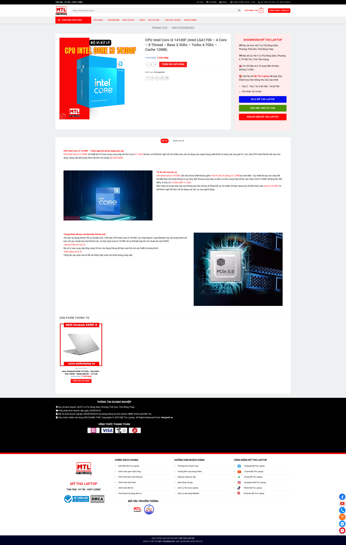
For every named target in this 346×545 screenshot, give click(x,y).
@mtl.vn (169, 417)
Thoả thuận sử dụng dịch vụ (130, 493)
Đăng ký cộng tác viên (187, 477)
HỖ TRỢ (200, 2)
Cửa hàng (98, 20)
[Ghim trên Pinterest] (162, 78)
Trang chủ (159, 27)
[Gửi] (239, 10)
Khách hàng (190, 20)
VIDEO (142, 20)
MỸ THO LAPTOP (187, 538)
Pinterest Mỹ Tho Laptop (254, 493)
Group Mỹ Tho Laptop (253, 477)
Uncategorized (183, 27)
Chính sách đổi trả (125, 488)
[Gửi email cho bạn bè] (157, 78)
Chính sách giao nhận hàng (129, 471)
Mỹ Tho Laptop (127, 417)
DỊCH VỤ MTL (128, 20)
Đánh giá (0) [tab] (178, 141)
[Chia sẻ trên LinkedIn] (167, 78)
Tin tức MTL (154, 20)
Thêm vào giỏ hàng (173, 64)
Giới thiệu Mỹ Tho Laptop (128, 466)
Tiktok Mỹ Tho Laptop (253, 488)
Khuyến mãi (113, 20)
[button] (253, 10)
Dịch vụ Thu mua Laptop (188, 488)
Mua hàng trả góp (185, 482)
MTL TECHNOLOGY (166, 541)
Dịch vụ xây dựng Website (188, 493)
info (163, 417)
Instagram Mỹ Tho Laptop (255, 482)
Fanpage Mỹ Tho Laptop (254, 466)
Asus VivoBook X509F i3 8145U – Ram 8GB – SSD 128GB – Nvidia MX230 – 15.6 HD (81, 372)
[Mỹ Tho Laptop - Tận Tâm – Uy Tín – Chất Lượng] (61, 10)
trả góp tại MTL (173, 20)
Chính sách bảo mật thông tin (130, 477)
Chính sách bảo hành (127, 482)
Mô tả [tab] (164, 141)
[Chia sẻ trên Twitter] (152, 78)
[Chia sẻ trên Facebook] (147, 78)
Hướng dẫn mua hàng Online (190, 471)
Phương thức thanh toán (188, 466)
